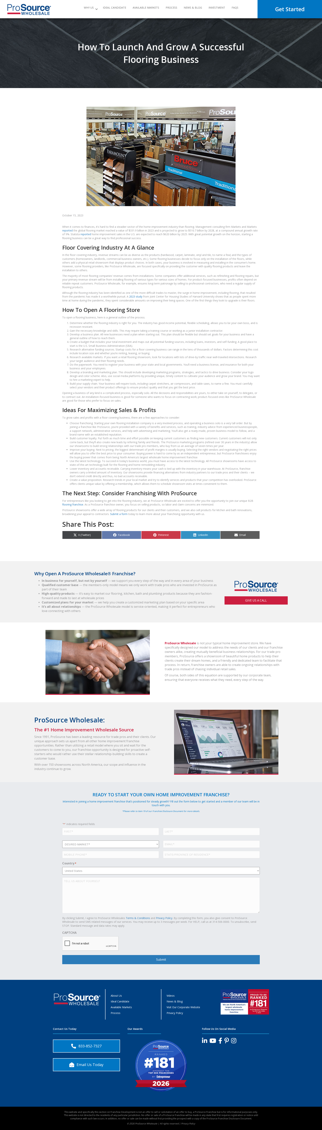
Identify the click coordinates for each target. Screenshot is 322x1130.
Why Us (89, 7)
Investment (217, 7)
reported (67, 230)
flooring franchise (72, 504)
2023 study (135, 296)
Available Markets (146, 7)
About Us (116, 995)
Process (171, 7)
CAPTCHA (69, 933)
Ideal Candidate (114, 7)
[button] (97, 9)
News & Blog (193, 7)
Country (69, 863)
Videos (171, 995)
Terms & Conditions (138, 918)
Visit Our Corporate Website (183, 1007)
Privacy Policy (164, 918)
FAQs (235, 7)
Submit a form (118, 514)
